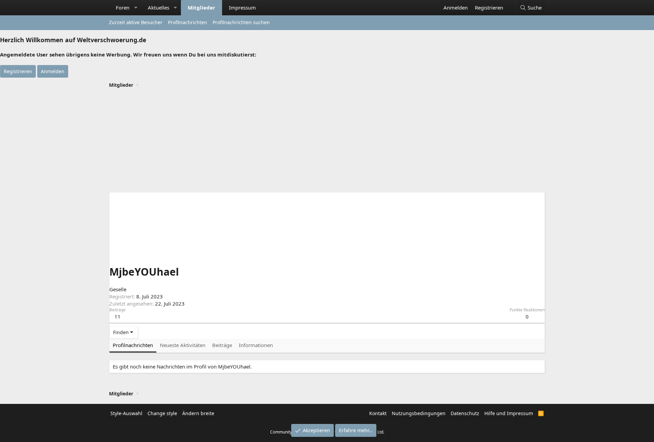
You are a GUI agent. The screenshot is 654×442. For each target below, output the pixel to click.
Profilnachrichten (187, 22)
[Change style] (510, 4)
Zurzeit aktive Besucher (135, 22)
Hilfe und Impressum (508, 413)
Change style (162, 413)
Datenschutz (465, 413)
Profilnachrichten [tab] (133, 345)
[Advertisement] (327, 141)
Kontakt (378, 413)
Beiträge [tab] (222, 345)
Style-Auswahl (126, 413)
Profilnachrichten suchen (241, 22)
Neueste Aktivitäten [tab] (182, 345)
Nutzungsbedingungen (419, 413)
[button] (135, 7)
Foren (122, 7)
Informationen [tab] (256, 345)
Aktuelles (158, 7)
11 (117, 316)
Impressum (242, 7)
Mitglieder (201, 7)
